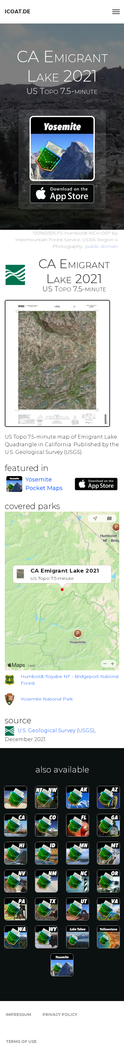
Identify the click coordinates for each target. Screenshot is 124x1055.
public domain (102, 246)
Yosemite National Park (47, 699)
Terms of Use (21, 1041)
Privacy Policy (60, 1014)
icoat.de (17, 12)
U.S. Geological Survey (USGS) (55, 730)
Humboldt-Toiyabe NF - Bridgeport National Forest (70, 679)
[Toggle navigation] (116, 12)
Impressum (18, 1014)
